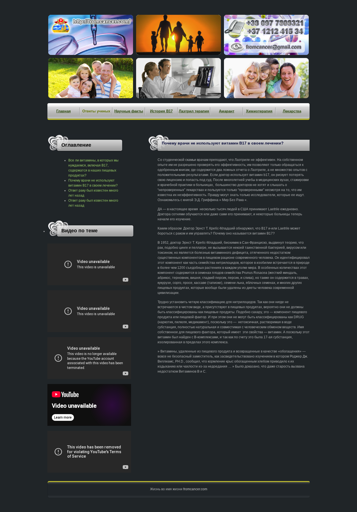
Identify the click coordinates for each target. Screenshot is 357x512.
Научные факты (128, 111)
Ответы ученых (96, 111)
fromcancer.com (195, 489)
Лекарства (292, 111)
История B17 (161, 111)
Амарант (226, 111)
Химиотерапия (259, 111)
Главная (63, 111)
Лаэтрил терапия (194, 111)
